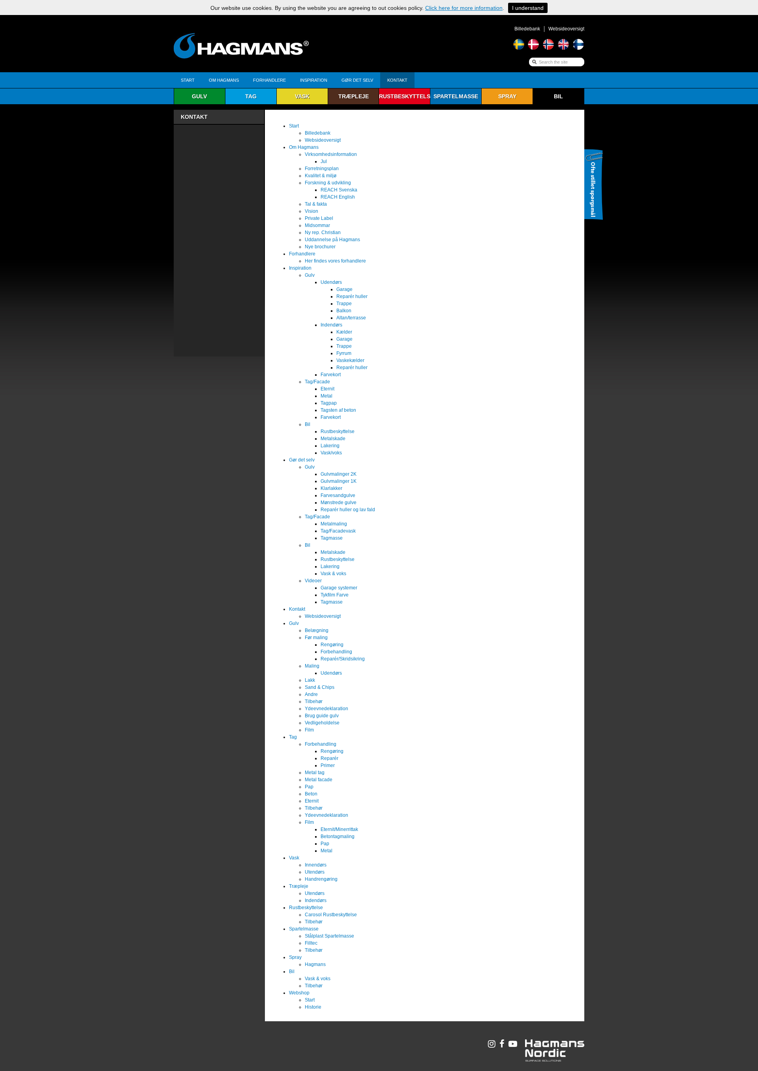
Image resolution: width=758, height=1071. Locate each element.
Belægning (316, 630)
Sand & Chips (319, 687)
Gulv (199, 96)
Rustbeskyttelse (404, 96)
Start (188, 80)
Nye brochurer (320, 246)
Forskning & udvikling (328, 183)
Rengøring (332, 644)
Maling (312, 666)
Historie (313, 1007)
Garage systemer (339, 588)
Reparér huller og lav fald (348, 509)
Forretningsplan (322, 168)
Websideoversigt (566, 29)
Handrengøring (321, 879)
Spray (507, 96)
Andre (311, 694)
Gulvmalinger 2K (338, 474)
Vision (311, 211)
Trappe (344, 303)
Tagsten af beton (338, 410)
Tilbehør (314, 701)
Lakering (330, 445)
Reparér (329, 758)
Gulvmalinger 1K (338, 481)
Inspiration (313, 80)
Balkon (343, 310)
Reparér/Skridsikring (343, 659)
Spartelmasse (455, 96)
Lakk (310, 680)
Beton (311, 794)
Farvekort (331, 374)
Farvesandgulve (338, 495)
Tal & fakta (316, 204)
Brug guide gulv (322, 715)
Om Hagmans (224, 80)
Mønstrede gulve (338, 502)
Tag (251, 96)
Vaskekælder (350, 360)
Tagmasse (332, 538)
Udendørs (331, 282)
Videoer (313, 580)
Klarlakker (331, 488)
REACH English (338, 197)
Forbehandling (336, 652)
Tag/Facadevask (338, 531)
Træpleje (353, 96)
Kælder (344, 332)
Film (309, 730)
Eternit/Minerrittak (339, 829)
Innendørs (315, 865)
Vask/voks (331, 453)
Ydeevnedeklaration (326, 708)
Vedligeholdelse (322, 723)
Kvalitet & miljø (320, 175)
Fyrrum (343, 353)
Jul (324, 161)
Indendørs (331, 325)
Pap (309, 787)
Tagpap (329, 403)
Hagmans (315, 964)
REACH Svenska (339, 190)
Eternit (327, 389)
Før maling (316, 637)
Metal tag (315, 772)
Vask (302, 96)
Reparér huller (352, 296)
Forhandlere (269, 80)
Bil (558, 96)
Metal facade (318, 779)
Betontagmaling (338, 836)
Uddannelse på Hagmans (332, 239)
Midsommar (317, 225)
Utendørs (315, 872)
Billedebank (527, 29)
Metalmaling (334, 524)
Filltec (311, 943)
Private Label (319, 218)
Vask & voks (333, 573)
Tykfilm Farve (335, 595)
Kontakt (397, 80)
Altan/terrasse (351, 318)
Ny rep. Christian (323, 232)
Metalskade (333, 438)
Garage (344, 289)
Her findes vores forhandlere (335, 261)
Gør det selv (357, 80)
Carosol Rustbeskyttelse (331, 914)
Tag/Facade (317, 382)
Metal (326, 396)
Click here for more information (464, 8)
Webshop (299, 993)
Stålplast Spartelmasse (329, 936)
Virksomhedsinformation (331, 154)
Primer (328, 765)
